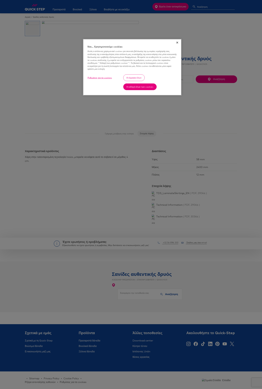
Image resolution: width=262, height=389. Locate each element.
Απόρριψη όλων (133, 77)
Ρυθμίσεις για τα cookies (100, 77)
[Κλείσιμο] (177, 42)
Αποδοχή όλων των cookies (139, 87)
